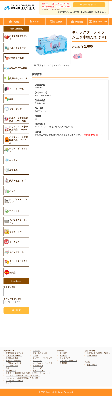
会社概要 (63, 353)
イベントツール (39, 371)
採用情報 (63, 363)
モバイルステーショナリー (43, 363)
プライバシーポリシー (68, 361)
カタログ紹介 (65, 358)
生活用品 (36, 351)
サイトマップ (92, 365)
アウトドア (37, 361)
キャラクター (38, 366)
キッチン (9, 383)
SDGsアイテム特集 (13, 361)
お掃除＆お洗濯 (12, 358)
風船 (7, 368)
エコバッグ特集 (12, 366)
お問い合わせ (92, 356)
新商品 (35, 376)
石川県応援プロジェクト (15, 353)
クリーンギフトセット (14, 381)
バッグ (35, 356)
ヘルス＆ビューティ (14, 356)
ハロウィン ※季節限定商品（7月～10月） (23, 378)
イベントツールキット (41, 373)
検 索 (18, 310)
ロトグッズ (37, 368)
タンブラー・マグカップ (42, 358)
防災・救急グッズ (40, 353)
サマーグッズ (11, 371)
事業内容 (63, 356)
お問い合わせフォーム (90, 5)
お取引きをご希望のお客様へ (98, 353)
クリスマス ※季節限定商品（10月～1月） (23, 376)
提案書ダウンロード (93, 135)
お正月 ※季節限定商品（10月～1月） (21, 373)
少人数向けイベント (14, 363)
